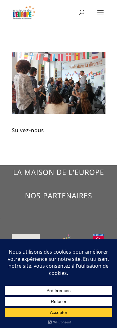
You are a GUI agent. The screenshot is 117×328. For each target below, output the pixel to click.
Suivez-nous (28, 130)
